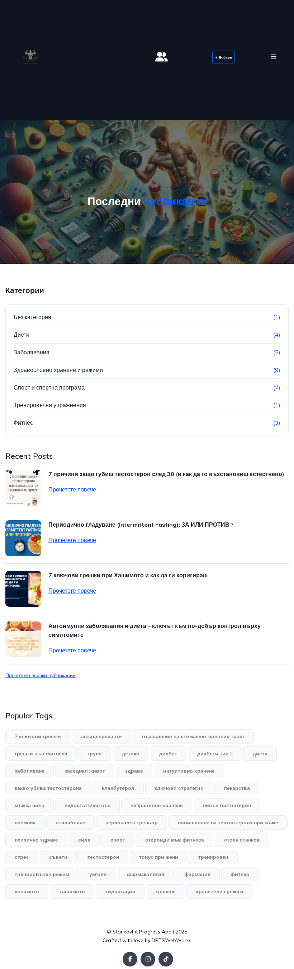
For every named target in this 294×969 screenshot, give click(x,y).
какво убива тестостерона (48, 788)
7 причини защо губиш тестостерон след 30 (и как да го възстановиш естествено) (166, 473)
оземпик (25, 822)
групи (94, 753)
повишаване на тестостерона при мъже (228, 822)
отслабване (70, 822)
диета (260, 753)
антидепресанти (101, 736)
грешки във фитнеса (41, 753)
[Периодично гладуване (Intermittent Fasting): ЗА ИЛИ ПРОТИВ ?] (23, 538)
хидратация (120, 891)
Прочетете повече (72, 489)
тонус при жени (158, 857)
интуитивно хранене (189, 771)
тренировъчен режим (42, 874)
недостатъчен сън (87, 805)
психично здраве (36, 840)
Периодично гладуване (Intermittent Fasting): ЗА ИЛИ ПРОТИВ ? (141, 524)
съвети (58, 857)
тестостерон (103, 857)
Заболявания (31, 352)
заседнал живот (85, 771)
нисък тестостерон (227, 805)
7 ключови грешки (38, 736)
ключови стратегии (179, 788)
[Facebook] (130, 959)
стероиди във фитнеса (174, 840)
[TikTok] (165, 959)
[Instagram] (148, 959)
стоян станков (242, 840)
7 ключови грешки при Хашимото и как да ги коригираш (128, 575)
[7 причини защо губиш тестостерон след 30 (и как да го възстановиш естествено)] (23, 488)
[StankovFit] (30, 57)
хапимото (27, 891)
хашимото (72, 891)
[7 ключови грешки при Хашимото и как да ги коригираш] (23, 589)
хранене (165, 891)
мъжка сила (29, 805)
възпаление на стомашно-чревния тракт (193, 736)
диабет (168, 753)
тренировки (213, 857)
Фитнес (23, 422)
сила (84, 840)
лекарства (237, 788)
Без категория (32, 317)
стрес (22, 857)
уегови (98, 874)
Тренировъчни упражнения (50, 405)
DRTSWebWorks (171, 940)
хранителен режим (219, 891)
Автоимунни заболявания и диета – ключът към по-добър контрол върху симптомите (154, 630)
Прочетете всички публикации (40, 675)
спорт (117, 840)
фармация (197, 874)
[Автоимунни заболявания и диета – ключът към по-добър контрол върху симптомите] (23, 639)
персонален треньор (131, 822)
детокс (130, 753)
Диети (21, 334)
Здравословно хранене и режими (58, 369)
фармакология (145, 874)
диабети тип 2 (215, 753)
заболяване (29, 771)
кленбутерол (118, 788)
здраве (134, 771)
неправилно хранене (157, 805)
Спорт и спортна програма (49, 387)
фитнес (240, 874)
